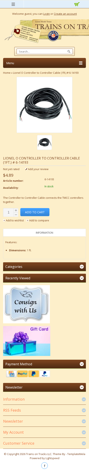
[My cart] (76, 4)
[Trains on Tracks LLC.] (44, 31)
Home (7, 73)
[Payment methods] (44, 374)
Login (46, 14)
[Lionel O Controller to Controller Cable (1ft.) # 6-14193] (44, 143)
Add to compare (39, 220)
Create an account (65, 14)
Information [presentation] (44, 232)
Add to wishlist (14, 220)
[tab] (44, 233)
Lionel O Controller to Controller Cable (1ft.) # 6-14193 (46, 73)
